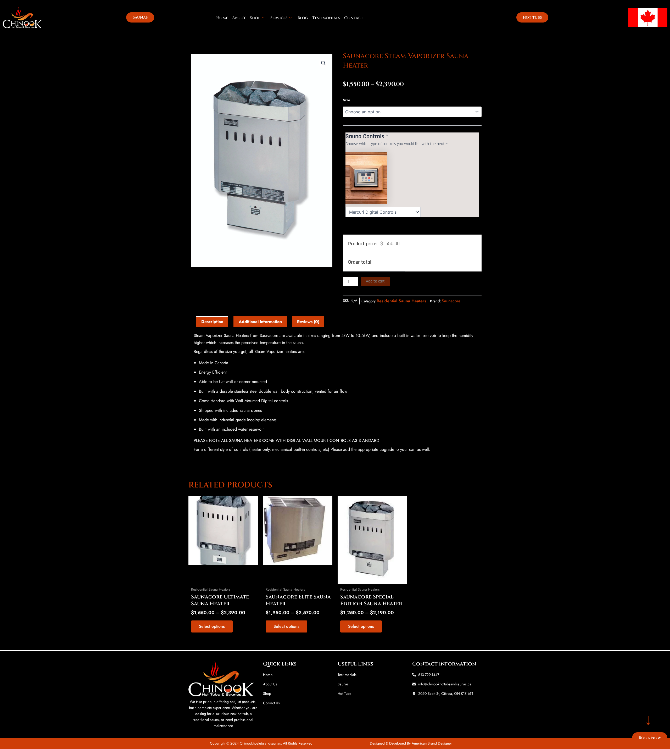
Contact (353, 18)
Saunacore (451, 301)
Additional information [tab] (260, 322)
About (239, 18)
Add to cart (375, 281)
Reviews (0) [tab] (308, 322)
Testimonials (326, 18)
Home (222, 18)
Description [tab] (212, 322)
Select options (212, 626)
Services (278, 18)
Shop (255, 18)
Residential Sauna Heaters (401, 301)
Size (346, 100)
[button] (323, 63)
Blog (303, 18)
